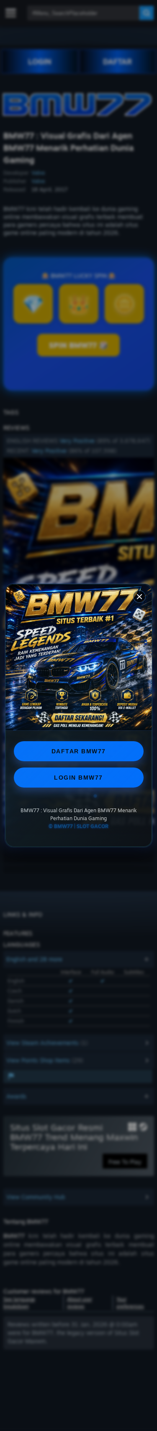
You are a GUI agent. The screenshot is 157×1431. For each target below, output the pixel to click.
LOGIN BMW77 (78, 777)
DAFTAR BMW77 (78, 751)
